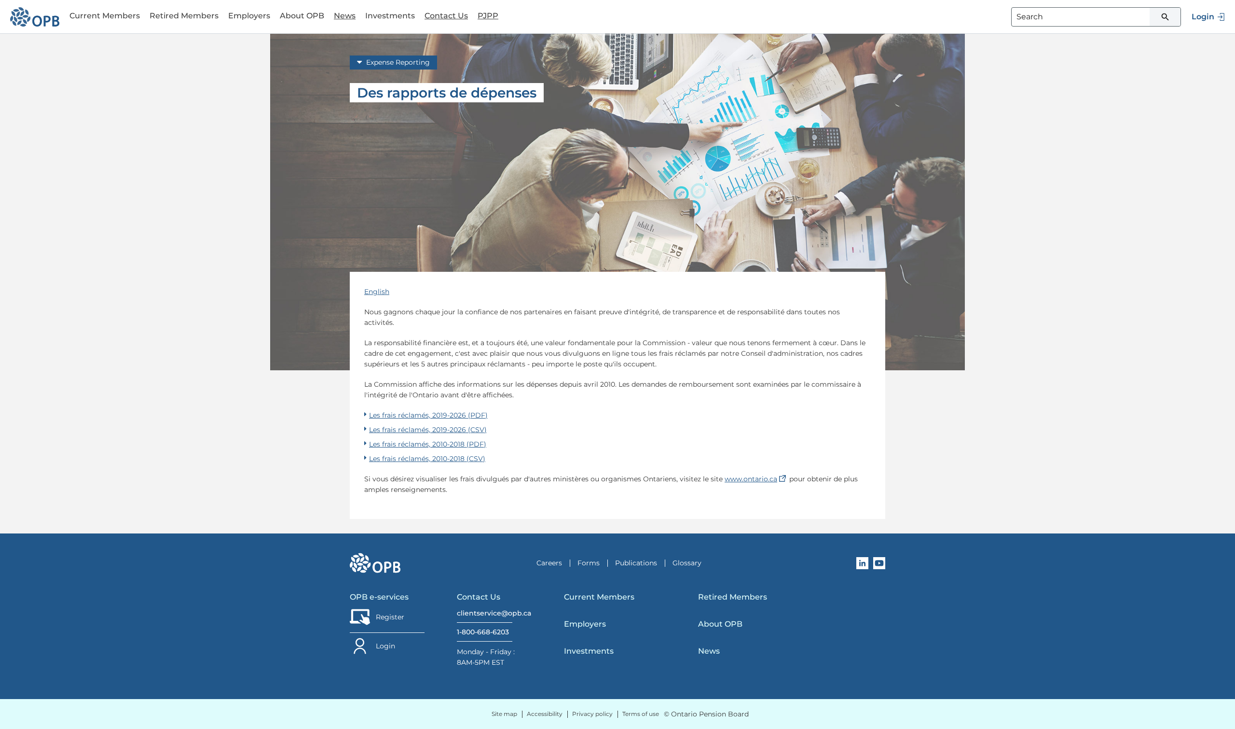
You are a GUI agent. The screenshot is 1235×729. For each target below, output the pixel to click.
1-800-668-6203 (483, 632)
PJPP (488, 15)
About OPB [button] (302, 15)
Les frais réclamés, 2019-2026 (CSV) (428, 429)
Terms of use (640, 713)
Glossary (686, 563)
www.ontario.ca (756, 479)
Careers (549, 563)
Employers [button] (249, 15)
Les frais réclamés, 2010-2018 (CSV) (427, 458)
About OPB (720, 624)
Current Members (599, 597)
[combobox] (1096, 17)
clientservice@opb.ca (484, 613)
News (345, 15)
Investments (589, 651)
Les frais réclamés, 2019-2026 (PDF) (428, 415)
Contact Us (446, 15)
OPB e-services (379, 597)
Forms (588, 563)
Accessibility (545, 713)
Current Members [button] (104, 15)
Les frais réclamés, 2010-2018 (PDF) (427, 444)
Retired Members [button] (184, 15)
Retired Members (732, 597)
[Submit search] (1165, 17)
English (376, 291)
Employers (585, 624)
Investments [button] (390, 15)
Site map (504, 713)
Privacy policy (592, 713)
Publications (636, 563)
